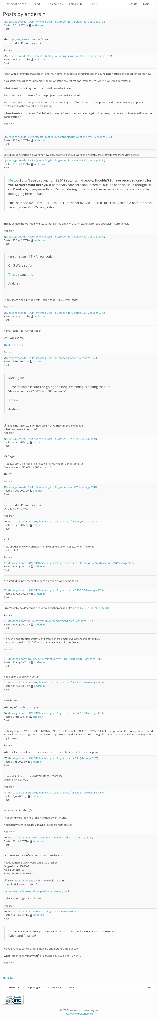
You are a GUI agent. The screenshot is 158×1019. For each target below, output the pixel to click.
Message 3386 (102, 56)
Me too (13, 180)
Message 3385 (102, 137)
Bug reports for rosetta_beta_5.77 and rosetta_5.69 (86, 563)
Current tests (35, 56)
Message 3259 (84, 837)
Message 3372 (95, 236)
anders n (37, 25)
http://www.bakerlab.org (79, 1013)
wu (5, 810)
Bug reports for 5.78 (66, 358)
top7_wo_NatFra (19, 39)
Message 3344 (89, 521)
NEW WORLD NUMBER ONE (67, 659)
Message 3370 (95, 312)
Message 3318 (93, 659)
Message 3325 (94, 590)
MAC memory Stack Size (60, 621)
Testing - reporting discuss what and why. (69, 56)
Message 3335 (125, 563)
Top (150, 987)
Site (93, 4)
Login (146, 4)
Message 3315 (94, 682)
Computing (54, 4)
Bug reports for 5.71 (67, 758)
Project (36, 4)
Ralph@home (16, 4)
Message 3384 (95, 160)
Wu (18, 400)
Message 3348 (87, 438)
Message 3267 (89, 758)
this (18, 274)
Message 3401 (95, 21)
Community (76, 4)
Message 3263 (94, 792)
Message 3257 (70, 911)
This (11, 274)
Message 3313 (94, 713)
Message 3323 (84, 621)
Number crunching (40, 659)
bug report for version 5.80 (70, 21)
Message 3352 (87, 358)
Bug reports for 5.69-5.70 (70, 792)
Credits (56, 911)
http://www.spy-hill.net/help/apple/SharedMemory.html (36, 891)
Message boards (16, 21)
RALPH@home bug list (40, 21)
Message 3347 (87, 487)
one (15, 700)
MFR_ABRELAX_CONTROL (96, 608)
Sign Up (133, 4)
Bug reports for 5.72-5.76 (70, 590)
